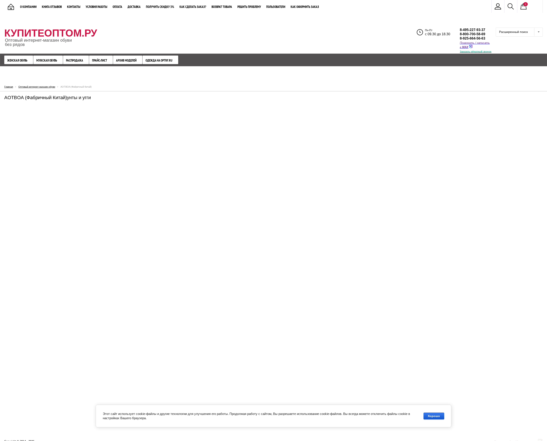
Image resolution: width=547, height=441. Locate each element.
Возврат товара (222, 7)
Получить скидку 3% (160, 7)
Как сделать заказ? (192, 7)
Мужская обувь (46, 60)
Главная (8, 86)
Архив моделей (126, 60)
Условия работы (96, 7)
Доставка (134, 7)
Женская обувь (17, 60)
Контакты (73, 7)
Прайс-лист (99, 60)
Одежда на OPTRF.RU (159, 60)
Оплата (117, 7)
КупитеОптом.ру (50, 33)
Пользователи (275, 7)
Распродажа (74, 60)
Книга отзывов (52, 7)
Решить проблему (249, 7)
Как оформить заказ (305, 7)
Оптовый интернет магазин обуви (36, 86)
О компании (28, 7)
